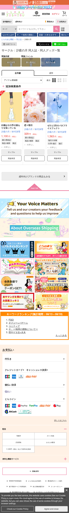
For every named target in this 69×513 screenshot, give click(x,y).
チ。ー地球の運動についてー (23, 329)
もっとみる (61, 335)
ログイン (56, 13)
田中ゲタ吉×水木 (17, 332)
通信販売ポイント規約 (55, 481)
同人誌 (19, 39)
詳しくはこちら (60, 420)
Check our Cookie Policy (17, 508)
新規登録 (46, 13)
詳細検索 (63, 29)
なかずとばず (8, 34)
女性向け (62, 21)
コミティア (14, 326)
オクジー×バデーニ (18, 322)
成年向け (18, 21)
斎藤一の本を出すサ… (48, 34)
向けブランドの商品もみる (34, 176)
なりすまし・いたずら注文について (47, 492)
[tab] (51, 73)
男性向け (50, 21)
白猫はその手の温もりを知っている (10, 126)
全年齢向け (7, 21)
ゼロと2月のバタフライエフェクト (57, 127)
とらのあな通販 (7, 39)
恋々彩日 (28, 125)
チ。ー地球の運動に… (26, 34)
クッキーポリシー (56, 486)
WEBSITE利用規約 (15, 481)
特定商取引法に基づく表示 (20, 492)
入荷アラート (10, 44)
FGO (11, 319)
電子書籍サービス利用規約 (17, 486)
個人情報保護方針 (38, 486)
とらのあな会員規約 (34, 481)
